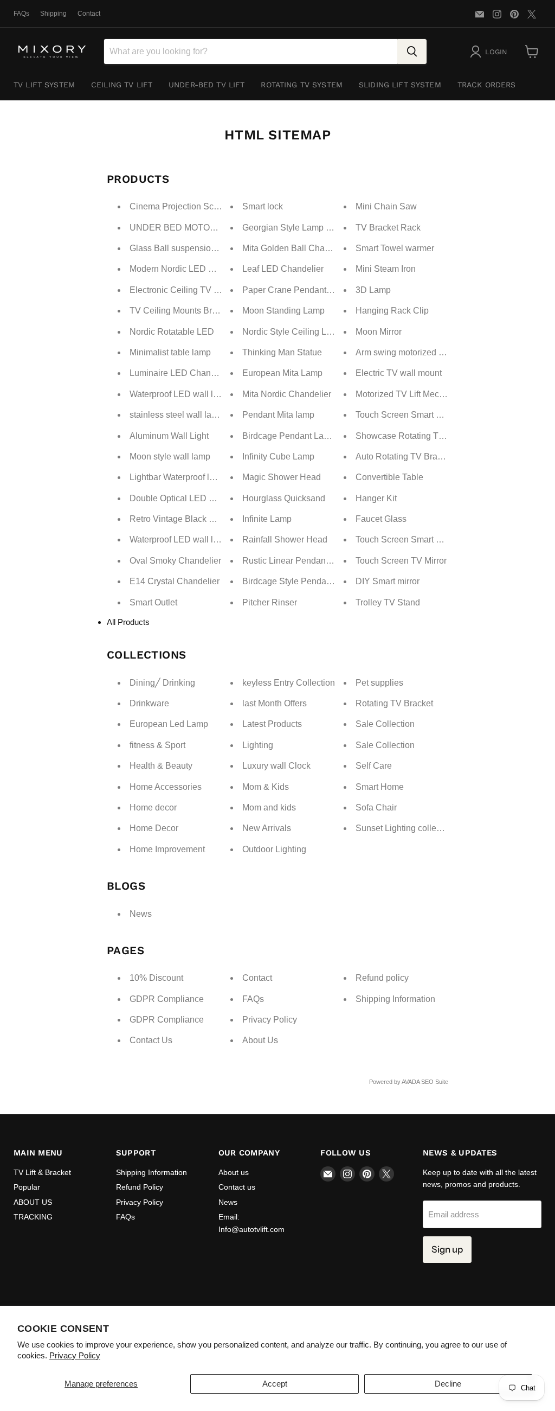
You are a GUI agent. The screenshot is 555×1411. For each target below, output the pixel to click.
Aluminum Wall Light (169, 435)
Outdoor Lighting (274, 849)
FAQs (21, 13)
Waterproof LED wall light (178, 539)
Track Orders (486, 84)
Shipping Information (395, 999)
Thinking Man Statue (282, 352)
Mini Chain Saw (386, 206)
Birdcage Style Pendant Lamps (302, 581)
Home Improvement (167, 849)
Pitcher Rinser (269, 602)
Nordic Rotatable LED (172, 331)
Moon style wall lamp (170, 456)
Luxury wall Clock (276, 765)
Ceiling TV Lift (121, 84)
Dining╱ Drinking (162, 682)
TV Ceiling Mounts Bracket (181, 310)
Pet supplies (379, 682)
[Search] (412, 51)
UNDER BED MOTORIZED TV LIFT (200, 227)
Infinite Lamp (267, 518)
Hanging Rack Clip (392, 310)
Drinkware (149, 703)
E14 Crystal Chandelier (175, 581)
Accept (274, 1383)
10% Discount (156, 977)
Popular (27, 1187)
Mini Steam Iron (386, 268)
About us (233, 1172)
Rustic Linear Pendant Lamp (297, 560)
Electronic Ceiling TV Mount (183, 290)
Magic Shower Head (281, 477)
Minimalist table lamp (170, 352)
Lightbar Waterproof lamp (178, 477)
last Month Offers (274, 703)
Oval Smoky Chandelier (175, 560)
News (141, 913)
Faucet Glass (381, 518)
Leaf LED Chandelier (283, 268)
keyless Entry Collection (288, 682)
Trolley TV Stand (388, 602)
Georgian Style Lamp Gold (293, 227)
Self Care (374, 765)
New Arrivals (266, 828)
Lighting (257, 745)
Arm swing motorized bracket (411, 352)
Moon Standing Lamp (283, 310)
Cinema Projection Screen (180, 206)
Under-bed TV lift (206, 84)
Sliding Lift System (400, 84)
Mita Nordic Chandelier (286, 394)
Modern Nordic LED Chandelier (190, 268)
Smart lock (262, 206)
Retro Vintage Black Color (180, 518)
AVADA (411, 1081)
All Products (128, 622)
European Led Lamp (169, 724)
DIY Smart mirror (388, 581)
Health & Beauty (161, 765)
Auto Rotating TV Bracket (404, 456)
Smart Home (380, 786)
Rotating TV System (302, 84)
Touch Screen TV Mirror (401, 560)
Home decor (153, 807)
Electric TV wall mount (399, 373)
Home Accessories (166, 786)
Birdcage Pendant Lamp (288, 435)
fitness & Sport (157, 745)
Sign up (447, 1249)
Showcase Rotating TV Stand (412, 435)
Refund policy (382, 977)
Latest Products (272, 724)
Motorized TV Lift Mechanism (411, 394)
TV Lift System (44, 84)
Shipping (53, 13)
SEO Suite (434, 1081)
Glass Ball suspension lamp (183, 248)
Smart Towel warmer (395, 248)
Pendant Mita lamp (278, 414)
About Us (260, 1040)
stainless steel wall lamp (176, 414)
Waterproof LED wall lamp (180, 394)
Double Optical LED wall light (186, 498)
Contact (89, 13)
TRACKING (33, 1216)
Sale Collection (385, 724)
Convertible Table (389, 477)
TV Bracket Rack (388, 227)
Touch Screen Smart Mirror (407, 414)
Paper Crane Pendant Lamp (296, 290)
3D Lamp (373, 290)
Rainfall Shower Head (284, 539)
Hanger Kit (376, 498)
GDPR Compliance (167, 999)
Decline (448, 1383)
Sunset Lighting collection (405, 828)
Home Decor (154, 828)
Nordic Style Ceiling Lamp (292, 331)
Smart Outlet (153, 602)
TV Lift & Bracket (42, 1172)
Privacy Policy (74, 1355)
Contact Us (151, 1040)
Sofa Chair (376, 807)
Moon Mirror (379, 331)
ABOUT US (33, 1202)
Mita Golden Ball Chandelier (296, 248)
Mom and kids (269, 807)
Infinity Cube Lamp (278, 456)
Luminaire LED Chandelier (181, 373)
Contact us (236, 1187)
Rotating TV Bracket (394, 703)
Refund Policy (139, 1187)
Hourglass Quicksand (283, 498)
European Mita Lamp (282, 373)
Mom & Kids (265, 786)
